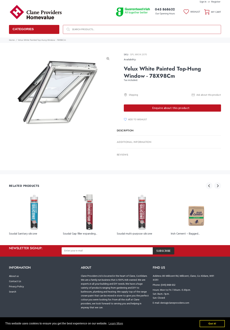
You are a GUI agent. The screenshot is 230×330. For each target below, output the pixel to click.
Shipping (133, 95)
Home (12, 40)
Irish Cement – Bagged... (185, 233)
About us (14, 276)
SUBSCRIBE (163, 251)
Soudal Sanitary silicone (23, 233)
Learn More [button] (116, 323)
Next (217, 185)
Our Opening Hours (165, 14)
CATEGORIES (23, 29)
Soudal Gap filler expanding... (80, 233)
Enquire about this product (171, 108)
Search (12, 292)
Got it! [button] (212, 323)
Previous (209, 185)
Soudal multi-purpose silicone (134, 233)
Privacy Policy (16, 287)
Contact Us (15, 281)
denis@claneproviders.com (174, 303)
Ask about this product (208, 95)
